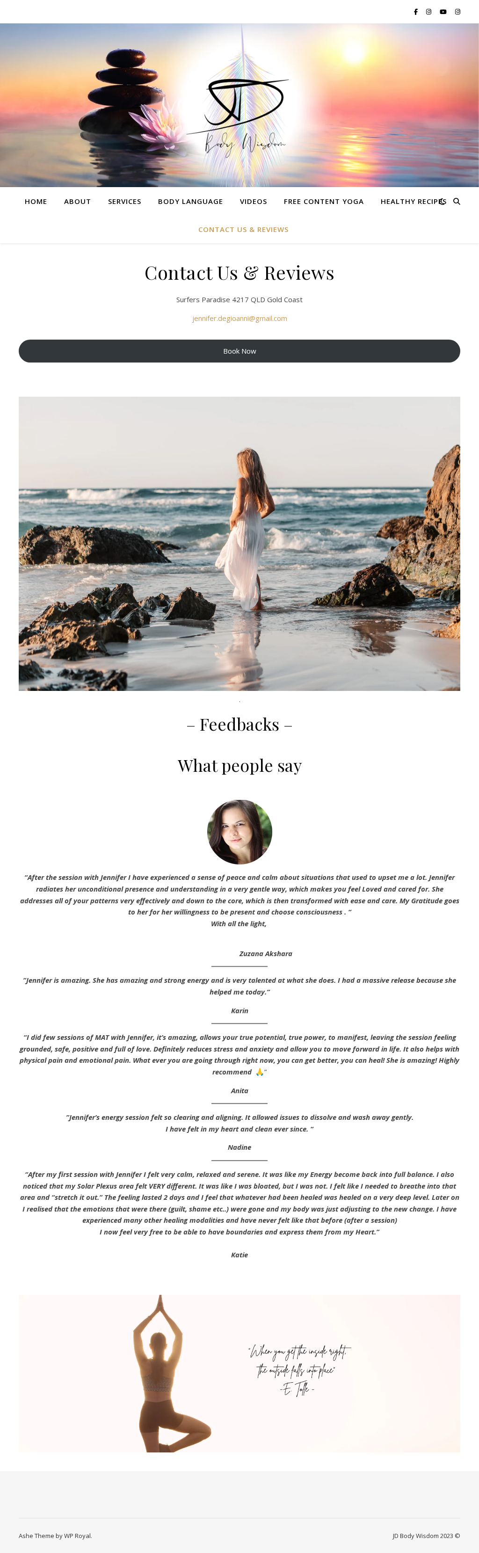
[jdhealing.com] (239, 116)
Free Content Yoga (324, 201)
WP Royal (77, 1535)
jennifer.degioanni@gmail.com (239, 318)
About (77, 201)
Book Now (239, 351)
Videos (253, 201)
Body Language (190, 201)
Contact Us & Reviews (243, 229)
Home (36, 201)
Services (124, 201)
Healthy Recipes (414, 201)
